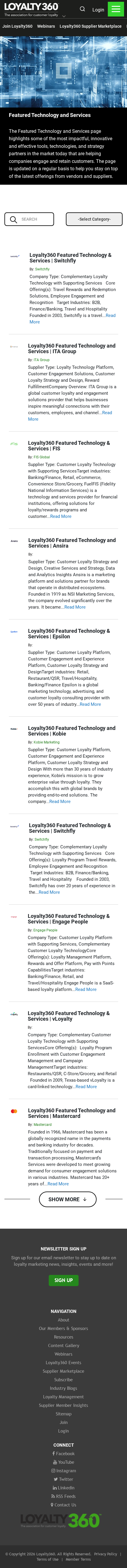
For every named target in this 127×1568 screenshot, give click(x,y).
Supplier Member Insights (63, 1405)
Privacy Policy (105, 1554)
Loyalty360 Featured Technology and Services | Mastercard (71, 1113)
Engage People (45, 930)
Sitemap (63, 1413)
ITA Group (42, 360)
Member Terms (78, 1559)
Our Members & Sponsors (63, 1328)
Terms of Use (47, 1559)
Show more (63, 1199)
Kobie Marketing (47, 742)
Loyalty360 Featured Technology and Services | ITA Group (71, 348)
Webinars (46, 26)
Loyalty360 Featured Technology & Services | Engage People (69, 919)
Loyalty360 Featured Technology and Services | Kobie (71, 731)
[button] (64, 16)
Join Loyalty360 (17, 26)
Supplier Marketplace (63, 1371)
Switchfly (42, 269)
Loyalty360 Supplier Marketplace (91, 26)
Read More (60, 516)
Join (64, 1422)
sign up (64, 1280)
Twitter (66, 1479)
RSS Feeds (66, 1496)
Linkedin (66, 1487)
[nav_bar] (115, 9)
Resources (63, 1336)
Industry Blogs (63, 1388)
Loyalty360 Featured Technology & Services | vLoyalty (69, 1016)
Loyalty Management (63, 1396)
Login (98, 10)
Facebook (65, 1453)
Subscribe (63, 1379)
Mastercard (43, 1125)
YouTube (66, 1462)
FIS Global (42, 457)
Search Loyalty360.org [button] (82, 9)
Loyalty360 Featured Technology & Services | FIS (69, 446)
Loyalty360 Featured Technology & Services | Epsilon (69, 634)
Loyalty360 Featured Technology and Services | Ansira (72, 543)
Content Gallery (63, 1345)
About (63, 1319)
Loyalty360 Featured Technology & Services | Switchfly (71, 258)
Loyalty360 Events (63, 1362)
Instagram (66, 1470)
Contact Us (65, 1504)
